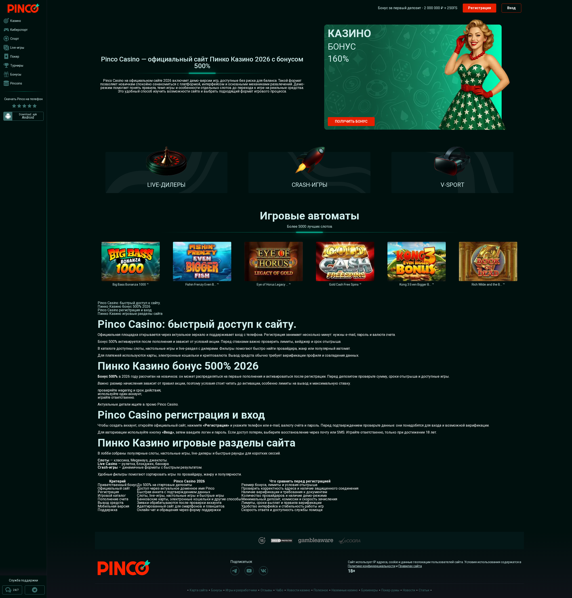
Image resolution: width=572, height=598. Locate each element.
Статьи (424, 590)
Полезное (321, 590)
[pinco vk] (263, 570)
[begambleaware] (315, 539)
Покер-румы (390, 590)
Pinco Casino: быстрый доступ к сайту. (129, 303)
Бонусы (15, 74)
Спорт (14, 38)
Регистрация (479, 8)
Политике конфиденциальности (371, 566)
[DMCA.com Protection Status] (282, 540)
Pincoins (16, 83)
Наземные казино (345, 590)
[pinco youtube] (249, 570)
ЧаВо (279, 590)
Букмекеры (369, 590)
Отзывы (266, 590)
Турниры (16, 65)
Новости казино (298, 590)
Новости (409, 590)
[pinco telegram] (234, 570)
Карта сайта (199, 590)
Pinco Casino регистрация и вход (125, 310)
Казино (15, 21)
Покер (14, 56)
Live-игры (17, 47)
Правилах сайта (410, 566)
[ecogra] (349, 539)
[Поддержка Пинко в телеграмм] (35, 589)
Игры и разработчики (241, 590)
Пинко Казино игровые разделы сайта (130, 314)
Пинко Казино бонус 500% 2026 (124, 306)
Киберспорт (19, 30)
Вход (511, 8)
